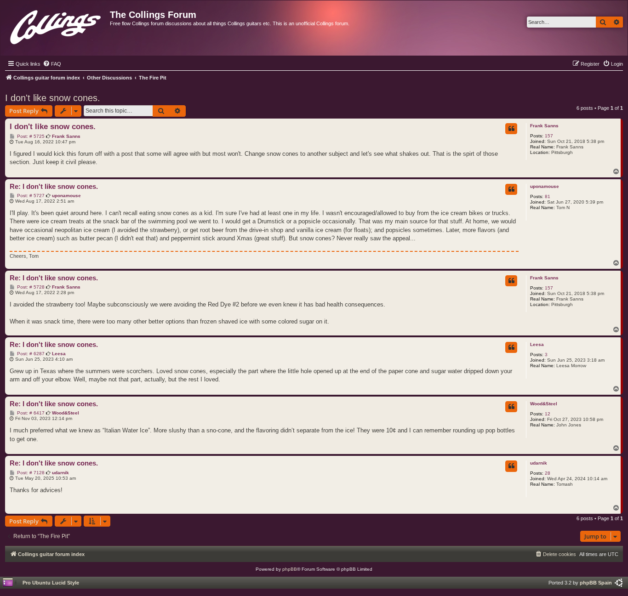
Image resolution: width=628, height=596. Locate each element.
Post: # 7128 (30, 473)
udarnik (538, 462)
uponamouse (544, 186)
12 (547, 413)
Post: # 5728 (30, 287)
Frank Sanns (544, 125)
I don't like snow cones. (52, 98)
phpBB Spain (596, 582)
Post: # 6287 (30, 354)
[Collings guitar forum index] (56, 25)
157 (549, 135)
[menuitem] (52, 63)
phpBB (289, 569)
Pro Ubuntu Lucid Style (51, 582)
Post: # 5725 (30, 136)
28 (547, 473)
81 (547, 196)
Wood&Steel (543, 403)
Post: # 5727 (30, 196)
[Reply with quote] (511, 128)
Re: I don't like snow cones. (54, 186)
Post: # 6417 (30, 413)
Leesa (537, 344)
